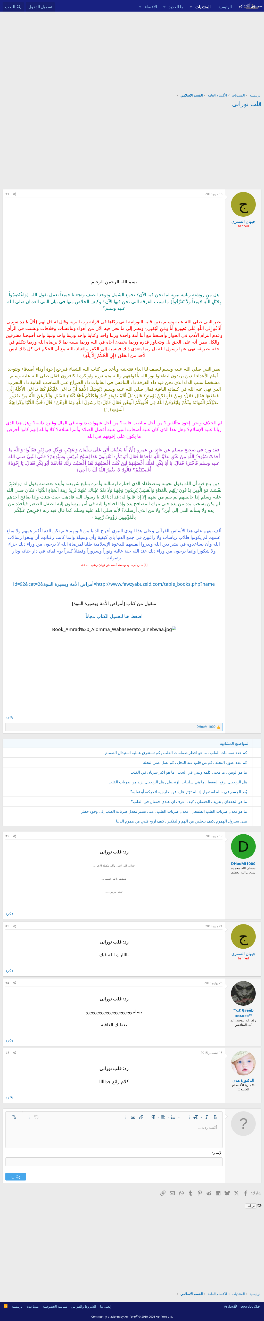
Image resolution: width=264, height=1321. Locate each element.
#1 (7, 194)
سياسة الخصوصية (55, 1306)
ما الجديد (176, 6)
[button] (190, 7)
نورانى (251, 1205)
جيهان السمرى (243, 221)
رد (7, 717)
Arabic (229, 1306)
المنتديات (203, 6)
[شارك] (14, 194)
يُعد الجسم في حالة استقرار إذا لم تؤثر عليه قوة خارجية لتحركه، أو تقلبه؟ (188, 791)
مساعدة (33, 1306)
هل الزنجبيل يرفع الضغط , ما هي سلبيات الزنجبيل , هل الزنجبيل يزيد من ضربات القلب (178, 781)
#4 (7, 983)
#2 (7, 836)
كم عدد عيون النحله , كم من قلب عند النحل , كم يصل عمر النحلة (195, 762)
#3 (7, 926)
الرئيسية (225, 6)
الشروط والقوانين (83, 1306)
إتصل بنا (105, 1306)
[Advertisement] (132, 50)
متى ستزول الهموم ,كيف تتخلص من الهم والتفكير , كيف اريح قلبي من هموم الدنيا (181, 821)
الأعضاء (151, 6)
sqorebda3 (249, 1306)
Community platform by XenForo (132, 1316)
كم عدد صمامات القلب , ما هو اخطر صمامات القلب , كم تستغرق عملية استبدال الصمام (176, 752)
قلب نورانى (246, 103)
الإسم (217, 1152)
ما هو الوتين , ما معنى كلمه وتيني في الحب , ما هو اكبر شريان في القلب (188, 772)
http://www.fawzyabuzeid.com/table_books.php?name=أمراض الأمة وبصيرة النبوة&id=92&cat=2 (114, 584)
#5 (7, 1053)
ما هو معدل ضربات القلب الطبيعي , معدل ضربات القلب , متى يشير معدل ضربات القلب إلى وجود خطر (164, 811)
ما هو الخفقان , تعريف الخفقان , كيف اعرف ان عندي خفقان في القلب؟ (189, 801)
